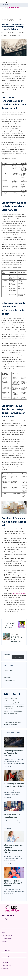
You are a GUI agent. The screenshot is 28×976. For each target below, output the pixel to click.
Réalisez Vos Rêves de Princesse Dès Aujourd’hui (10, 625)
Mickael (10, 19)
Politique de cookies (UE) (7, 938)
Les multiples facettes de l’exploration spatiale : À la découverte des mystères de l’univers (14, 701)
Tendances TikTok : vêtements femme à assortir (13, 883)
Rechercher (7, 654)
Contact (3, 932)
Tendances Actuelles (9, 680)
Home (3, 32)
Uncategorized (10, 20)
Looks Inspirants (8, 674)
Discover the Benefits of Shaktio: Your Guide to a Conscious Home (17, 638)
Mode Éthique (7, 677)
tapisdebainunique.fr (19, 593)
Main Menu (5, 4)
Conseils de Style (8, 670)
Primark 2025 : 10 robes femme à (12, 815)
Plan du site (4, 941)
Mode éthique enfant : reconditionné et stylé (14, 784)
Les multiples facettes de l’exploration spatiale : (14, 753)
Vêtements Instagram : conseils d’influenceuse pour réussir (13, 849)
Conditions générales (6, 935)
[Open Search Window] (2, 8)
